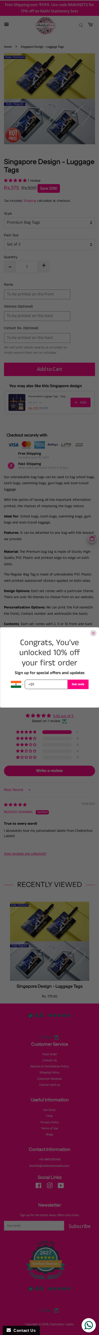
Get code (78, 684)
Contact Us (23, 1330)
